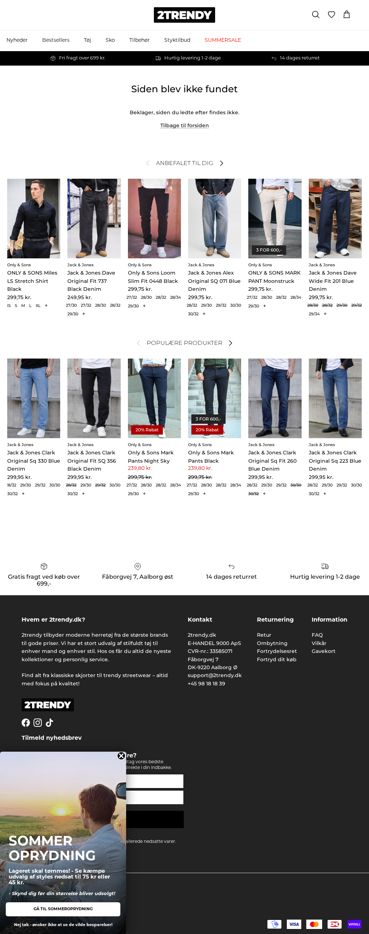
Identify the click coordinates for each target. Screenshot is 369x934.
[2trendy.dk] (184, 15)
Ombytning (272, 643)
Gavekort (323, 651)
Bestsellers (56, 40)
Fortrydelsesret (277, 651)
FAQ (317, 635)
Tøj (87, 40)
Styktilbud (177, 40)
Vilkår (319, 643)
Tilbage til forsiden (184, 125)
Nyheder (17, 40)
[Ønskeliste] (331, 14)
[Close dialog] (121, 756)
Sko (110, 40)
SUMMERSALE (223, 40)
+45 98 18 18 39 (206, 683)
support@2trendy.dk (215, 675)
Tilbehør (139, 40)
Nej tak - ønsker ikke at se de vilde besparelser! (63, 925)
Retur (264, 635)
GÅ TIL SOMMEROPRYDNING (63, 909)
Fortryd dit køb (277, 659)
